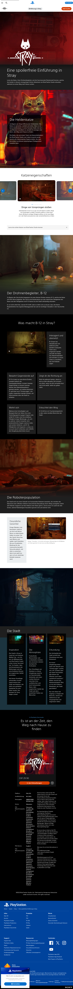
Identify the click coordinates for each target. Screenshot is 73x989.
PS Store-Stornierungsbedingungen (35, 943)
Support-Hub (7, 940)
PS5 (27, 916)
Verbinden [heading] (51, 938)
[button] (20, 198)
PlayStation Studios (9, 920)
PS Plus (28, 923)
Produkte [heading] (29, 913)
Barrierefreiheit (52, 918)
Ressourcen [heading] (30, 938)
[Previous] (3, 191)
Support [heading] (6, 938)
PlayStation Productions (10, 923)
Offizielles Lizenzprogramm (33, 952)
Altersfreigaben (30, 945)
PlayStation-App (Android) (55, 957)
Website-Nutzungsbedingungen (42, 981)
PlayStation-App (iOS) (54, 954)
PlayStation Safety (8, 943)
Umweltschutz (52, 916)
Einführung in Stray (35, 9)
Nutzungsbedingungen (32, 940)
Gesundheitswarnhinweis (33, 948)
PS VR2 (28, 920)
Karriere (6, 918)
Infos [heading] (5, 913)
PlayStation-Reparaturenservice (12, 948)
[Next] (70, 191)
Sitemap (51, 981)
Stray (15, 909)
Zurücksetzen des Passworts (11, 950)
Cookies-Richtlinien (57, 981)
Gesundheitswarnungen (43, 850)
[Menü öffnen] (2, 3)
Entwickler (28, 950)
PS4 (27, 918)
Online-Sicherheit (52, 920)
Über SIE (6, 916)
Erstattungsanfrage (9, 952)
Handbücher (7, 955)
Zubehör (28, 925)
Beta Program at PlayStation (55, 959)
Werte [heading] (50, 913)
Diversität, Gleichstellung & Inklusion (57, 923)
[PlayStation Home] (32, 2)
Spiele (10, 909)
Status (5, 945)
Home (5, 909)
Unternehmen (7, 925)
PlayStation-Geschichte (10, 927)
